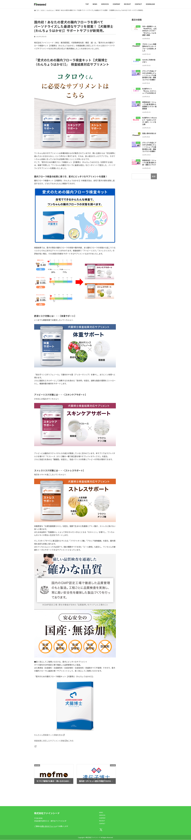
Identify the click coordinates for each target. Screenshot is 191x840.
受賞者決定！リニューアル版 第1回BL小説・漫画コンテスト (149, 162)
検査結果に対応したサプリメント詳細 (49, 740)
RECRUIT (102, 821)
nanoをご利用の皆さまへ (148, 61)
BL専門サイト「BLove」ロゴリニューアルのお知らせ (149, 91)
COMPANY (102, 818)
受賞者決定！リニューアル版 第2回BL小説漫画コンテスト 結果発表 (149, 105)
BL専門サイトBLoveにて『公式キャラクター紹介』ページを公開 (149, 121)
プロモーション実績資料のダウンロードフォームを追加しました (149, 47)
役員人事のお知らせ (149, 133)
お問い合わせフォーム (48, 826)
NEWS (101, 812)
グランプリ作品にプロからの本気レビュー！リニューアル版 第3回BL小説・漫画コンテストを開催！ (149, 75)
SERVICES (102, 815)
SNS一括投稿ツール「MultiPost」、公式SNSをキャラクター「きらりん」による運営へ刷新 (149, 30)
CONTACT (102, 823)
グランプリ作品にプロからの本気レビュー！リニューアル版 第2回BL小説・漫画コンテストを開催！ (149, 146)
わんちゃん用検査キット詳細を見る (48, 735)
